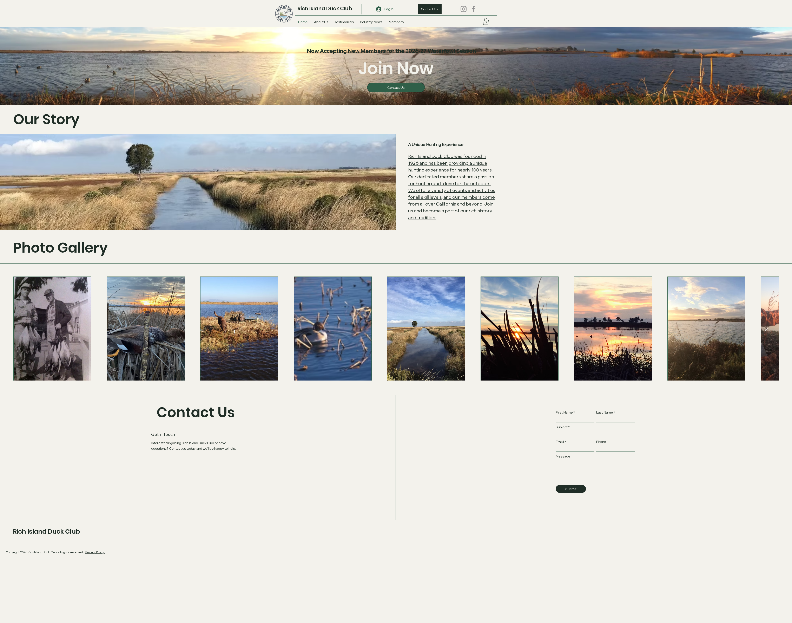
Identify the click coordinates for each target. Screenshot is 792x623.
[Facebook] (474, 9)
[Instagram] (464, 9)
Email (560, 441)
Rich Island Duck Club (324, 8)
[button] (486, 21)
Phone (601, 441)
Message (563, 456)
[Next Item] (766, 328)
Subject (562, 427)
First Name (564, 412)
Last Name (604, 412)
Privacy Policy (95, 552)
